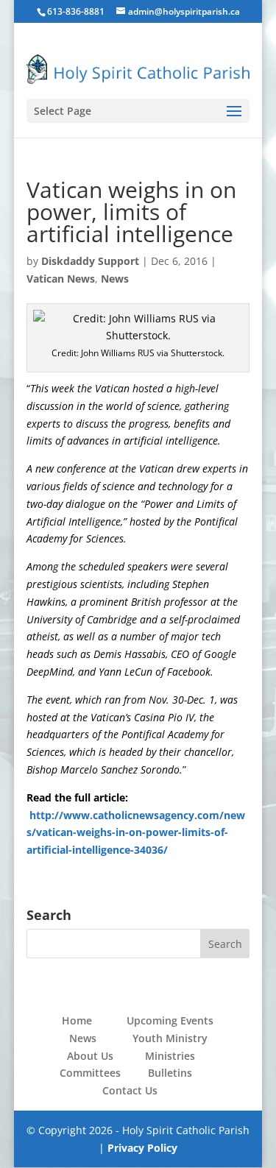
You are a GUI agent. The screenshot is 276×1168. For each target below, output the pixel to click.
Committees (90, 1073)
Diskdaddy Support (90, 261)
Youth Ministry (170, 1038)
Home (77, 1020)
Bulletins (170, 1073)
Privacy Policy (142, 1148)
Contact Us (130, 1090)
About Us (90, 1056)
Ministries (170, 1056)
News (115, 279)
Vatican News (60, 279)
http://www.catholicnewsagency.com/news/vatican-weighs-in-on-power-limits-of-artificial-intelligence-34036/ (135, 832)
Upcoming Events (170, 1020)
